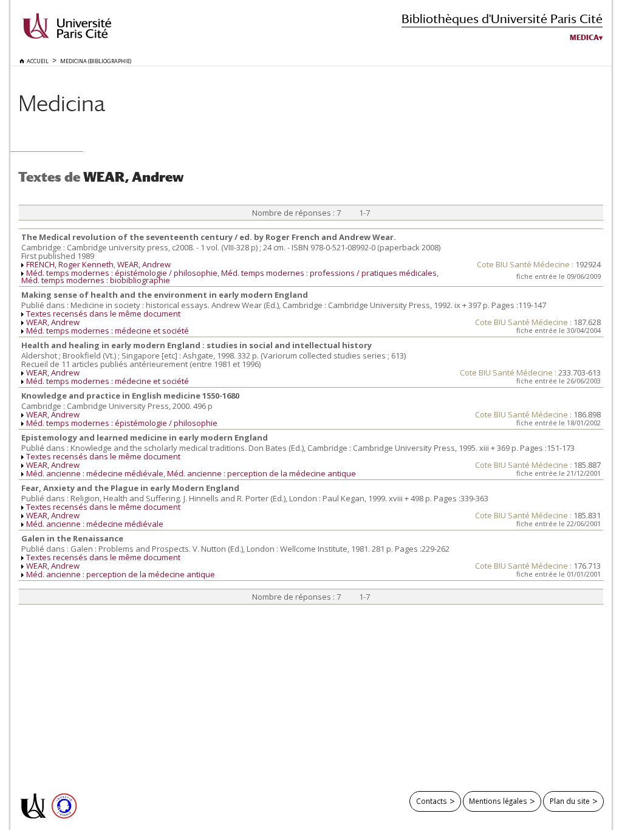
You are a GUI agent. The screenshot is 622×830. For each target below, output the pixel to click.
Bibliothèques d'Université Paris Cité (502, 19)
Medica (584, 37)
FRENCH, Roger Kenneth (70, 264)
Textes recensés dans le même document (103, 313)
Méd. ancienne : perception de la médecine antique (261, 473)
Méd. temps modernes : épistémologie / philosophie (121, 272)
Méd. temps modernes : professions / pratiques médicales (329, 272)
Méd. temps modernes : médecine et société (107, 330)
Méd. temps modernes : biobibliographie (95, 280)
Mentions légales (498, 801)
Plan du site (570, 801)
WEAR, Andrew (144, 264)
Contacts (431, 801)
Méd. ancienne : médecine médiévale (94, 473)
